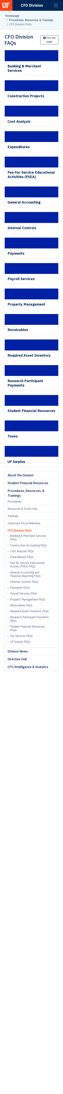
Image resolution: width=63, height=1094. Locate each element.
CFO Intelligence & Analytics (28, 667)
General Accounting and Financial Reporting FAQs (25, 574)
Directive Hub (17, 659)
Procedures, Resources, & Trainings (31, 20)
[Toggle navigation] (56, 5)
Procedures (15, 501)
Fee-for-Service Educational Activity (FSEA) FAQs (27, 564)
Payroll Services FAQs (23, 593)
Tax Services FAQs (21, 636)
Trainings (13, 516)
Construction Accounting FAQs (28, 545)
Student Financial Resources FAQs (27, 628)
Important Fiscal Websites (24, 523)
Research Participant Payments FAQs (29, 618)
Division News (18, 651)
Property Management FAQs (27, 599)
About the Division (21, 475)
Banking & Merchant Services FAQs (28, 537)
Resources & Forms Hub (22, 508)
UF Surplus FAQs (20, 641)
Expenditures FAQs (21, 557)
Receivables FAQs (21, 605)
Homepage (12, 16)
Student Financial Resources (28, 483)
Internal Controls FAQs (24, 582)
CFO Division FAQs (20, 530)
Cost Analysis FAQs (22, 551)
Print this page (51, 39)
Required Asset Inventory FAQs (29, 611)
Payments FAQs (20, 587)
